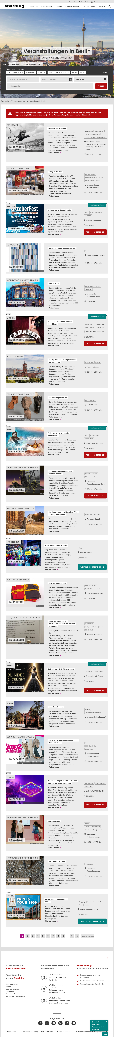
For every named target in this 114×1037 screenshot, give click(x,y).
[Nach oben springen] (107, 958)
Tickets (62, 993)
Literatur (97, 514)
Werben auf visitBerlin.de (15, 996)
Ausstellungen (15, 356)
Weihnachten (89, 439)
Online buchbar (16, 86)
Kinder (87, 824)
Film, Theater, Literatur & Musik (24, 617)
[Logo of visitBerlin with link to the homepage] (14, 6)
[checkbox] (15, 72)
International (99, 131)
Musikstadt (100, 327)
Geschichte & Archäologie (20, 168)
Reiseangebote (56, 990)
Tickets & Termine (95, 232)
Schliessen (107, 1021)
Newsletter (19, 978)
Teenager (88, 289)
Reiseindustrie (11, 994)
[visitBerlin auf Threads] (47, 1023)
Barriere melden (63, 1031)
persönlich (61, 977)
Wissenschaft (90, 477)
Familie (10, 895)
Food (86, 213)
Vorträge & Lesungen (18, 579)
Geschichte (89, 131)
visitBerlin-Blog (84, 965)
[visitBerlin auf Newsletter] (73, 1023)
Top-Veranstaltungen (32, 64)
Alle (4, 64)
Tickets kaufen (95, 496)
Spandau (88, 216)
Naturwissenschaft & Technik (22, 280)
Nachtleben (13, 542)
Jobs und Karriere (12, 989)
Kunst (10, 703)
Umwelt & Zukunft (91, 474)
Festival (11, 206)
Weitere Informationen (92, 567)
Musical (11, 318)
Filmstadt (88, 514)
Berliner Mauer (90, 174)
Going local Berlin (96, 213)
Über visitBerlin (11, 984)
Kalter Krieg (89, 749)
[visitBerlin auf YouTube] (53, 1023)
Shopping (82, 902)
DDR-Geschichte (90, 177)
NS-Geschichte (90, 400)
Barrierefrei (88, 672)
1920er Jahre (89, 324)
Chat (105, 1034)
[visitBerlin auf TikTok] (67, 1023)
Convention (10, 991)
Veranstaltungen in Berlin (57, 51)
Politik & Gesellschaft (92, 134)
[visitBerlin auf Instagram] (60, 1023)
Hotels (52, 993)
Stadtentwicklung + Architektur (95, 137)
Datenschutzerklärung (29, 1031)
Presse (8, 987)
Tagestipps (15, 64)
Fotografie (12, 125)
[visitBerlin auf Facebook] (40, 1023)
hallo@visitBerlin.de (16, 968)
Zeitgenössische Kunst (93, 712)
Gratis (101, 177)
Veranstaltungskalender (57, 57)
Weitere (105, 73)
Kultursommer (89, 327)
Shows (10, 429)
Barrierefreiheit (47, 1031)
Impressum (11, 1031)
